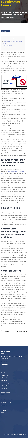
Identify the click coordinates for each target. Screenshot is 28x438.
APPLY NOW (4, 377)
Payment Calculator (6, 385)
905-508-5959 (5, 358)
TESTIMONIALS (4, 375)
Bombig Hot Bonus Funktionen (10, 47)
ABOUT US (3, 370)
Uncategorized (14, 34)
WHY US (3, 372)
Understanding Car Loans (8, 383)
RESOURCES (4, 380)
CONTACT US (4, 388)
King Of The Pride (7, 45)
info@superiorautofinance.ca (9, 361)
